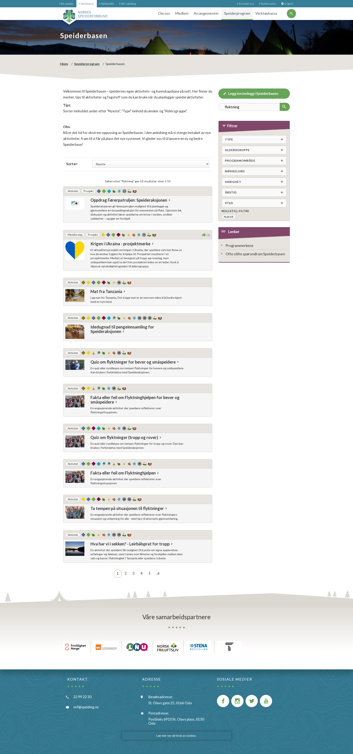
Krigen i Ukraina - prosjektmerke (120, 243)
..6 (158, 573)
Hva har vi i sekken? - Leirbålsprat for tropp (130, 543)
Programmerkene (240, 245)
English (289, 3)
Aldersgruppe (237, 150)
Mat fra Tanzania (106, 291)
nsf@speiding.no (86, 707)
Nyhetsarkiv (268, 3)
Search (225, 116)
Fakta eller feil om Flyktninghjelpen (123, 472)
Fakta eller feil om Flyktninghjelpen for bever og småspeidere (135, 399)
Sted (229, 203)
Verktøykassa (266, 13)
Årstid (231, 192)
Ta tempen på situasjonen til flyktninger (127, 508)
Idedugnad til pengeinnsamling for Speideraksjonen (122, 329)
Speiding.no (87, 3)
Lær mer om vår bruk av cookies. (176, 735)
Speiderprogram (86, 64)
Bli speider (67, 3)
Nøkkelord (235, 171)
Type (229, 139)
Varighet (233, 182)
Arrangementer (206, 13)
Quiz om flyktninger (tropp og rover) (124, 437)
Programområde (240, 160)
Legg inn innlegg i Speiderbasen (253, 93)
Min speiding (128, 3)
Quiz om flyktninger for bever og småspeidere (133, 361)
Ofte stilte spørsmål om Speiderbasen (255, 254)
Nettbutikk (107, 3)
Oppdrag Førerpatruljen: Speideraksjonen (128, 200)
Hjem (64, 64)
